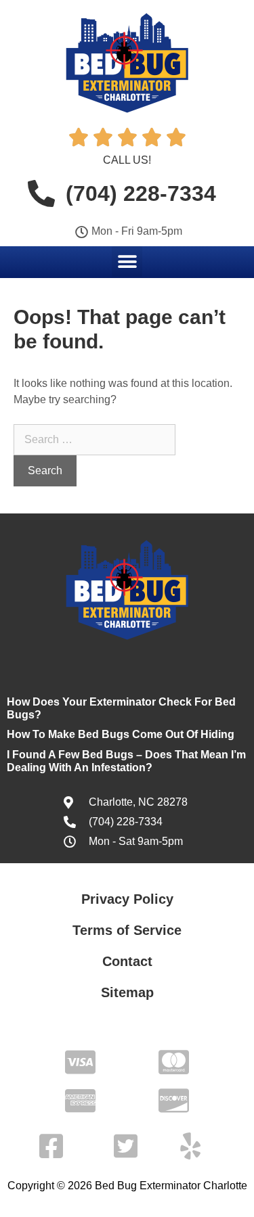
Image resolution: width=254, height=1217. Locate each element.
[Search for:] (94, 439)
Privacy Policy (127, 899)
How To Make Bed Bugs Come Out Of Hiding (120, 734)
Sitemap (127, 992)
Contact (127, 961)
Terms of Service (127, 930)
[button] (127, 261)
